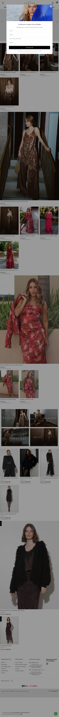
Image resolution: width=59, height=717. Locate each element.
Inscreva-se (29, 47)
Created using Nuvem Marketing (30, 52)
